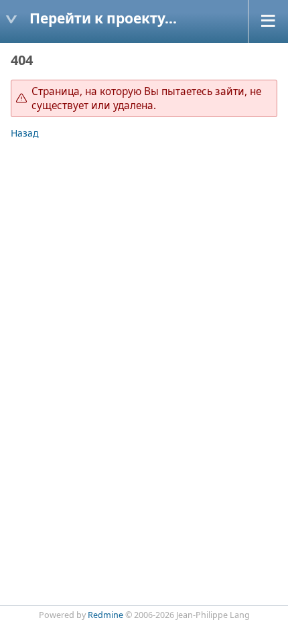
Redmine (105, 615)
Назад (25, 133)
